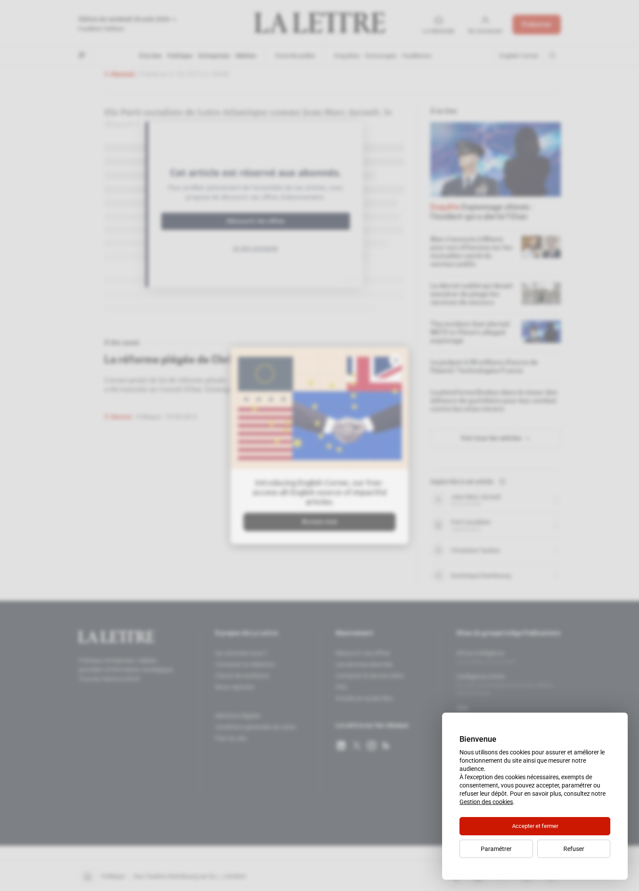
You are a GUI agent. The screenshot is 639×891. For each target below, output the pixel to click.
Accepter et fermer (535, 826)
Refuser (573, 848)
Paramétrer (496, 848)
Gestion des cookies (486, 801)
